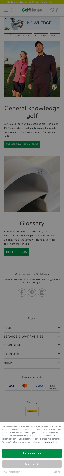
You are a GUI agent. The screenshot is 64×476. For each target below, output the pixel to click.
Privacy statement (11, 472)
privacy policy (50, 442)
